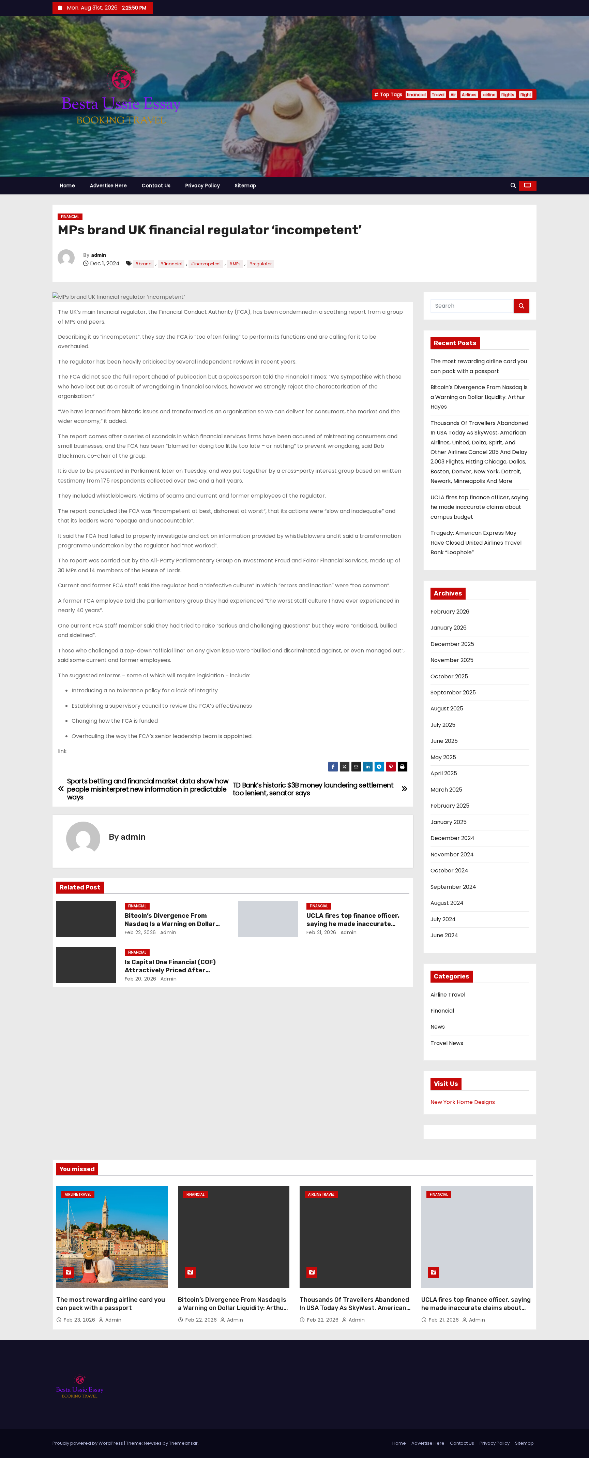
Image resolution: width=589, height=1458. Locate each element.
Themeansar (183, 1443)
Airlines (469, 95)
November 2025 (452, 660)
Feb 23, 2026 (80, 1319)
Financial (70, 216)
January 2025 (449, 822)
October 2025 (449, 676)
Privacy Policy (202, 185)
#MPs (235, 264)
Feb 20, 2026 (140, 978)
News (438, 1027)
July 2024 (443, 919)
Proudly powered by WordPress (88, 1443)
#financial (171, 264)
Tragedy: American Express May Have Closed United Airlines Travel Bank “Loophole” (476, 542)
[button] (513, 186)
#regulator (260, 264)
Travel (438, 95)
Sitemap (245, 185)
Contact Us (156, 185)
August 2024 (447, 903)
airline (489, 95)
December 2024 (452, 838)
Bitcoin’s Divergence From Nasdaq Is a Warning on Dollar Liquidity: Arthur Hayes (170, 924)
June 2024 (444, 935)
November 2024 (452, 854)
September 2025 (453, 692)
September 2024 (453, 887)
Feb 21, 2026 (321, 932)
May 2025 (443, 757)
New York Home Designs (463, 1102)
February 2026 (450, 612)
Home (67, 185)
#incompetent (206, 264)
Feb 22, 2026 (140, 932)
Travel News (447, 1043)
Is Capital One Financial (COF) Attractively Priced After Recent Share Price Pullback (170, 970)
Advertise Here (108, 185)
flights (507, 95)
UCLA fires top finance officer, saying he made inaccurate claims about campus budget (352, 924)
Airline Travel (448, 995)
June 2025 (444, 741)
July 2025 (443, 725)
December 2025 (452, 644)
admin (98, 255)
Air (453, 95)
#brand (143, 264)
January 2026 (449, 628)
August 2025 (447, 708)
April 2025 (444, 773)
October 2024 (449, 870)
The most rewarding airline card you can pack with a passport (110, 1304)
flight (525, 95)
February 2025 (450, 806)
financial (416, 95)
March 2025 (446, 790)
